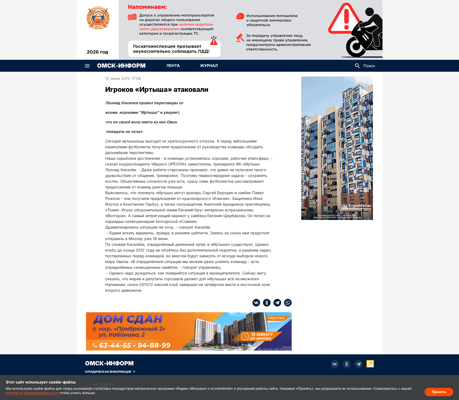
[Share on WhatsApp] (286, 303)
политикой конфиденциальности (32, 393)
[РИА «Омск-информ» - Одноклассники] (347, 364)
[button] (87, 66)
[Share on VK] (256, 303)
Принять (439, 392)
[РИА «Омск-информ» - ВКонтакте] (335, 364)
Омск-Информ (121, 65)
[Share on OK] (265, 303)
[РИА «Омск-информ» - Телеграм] (359, 364)
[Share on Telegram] (276, 303)
